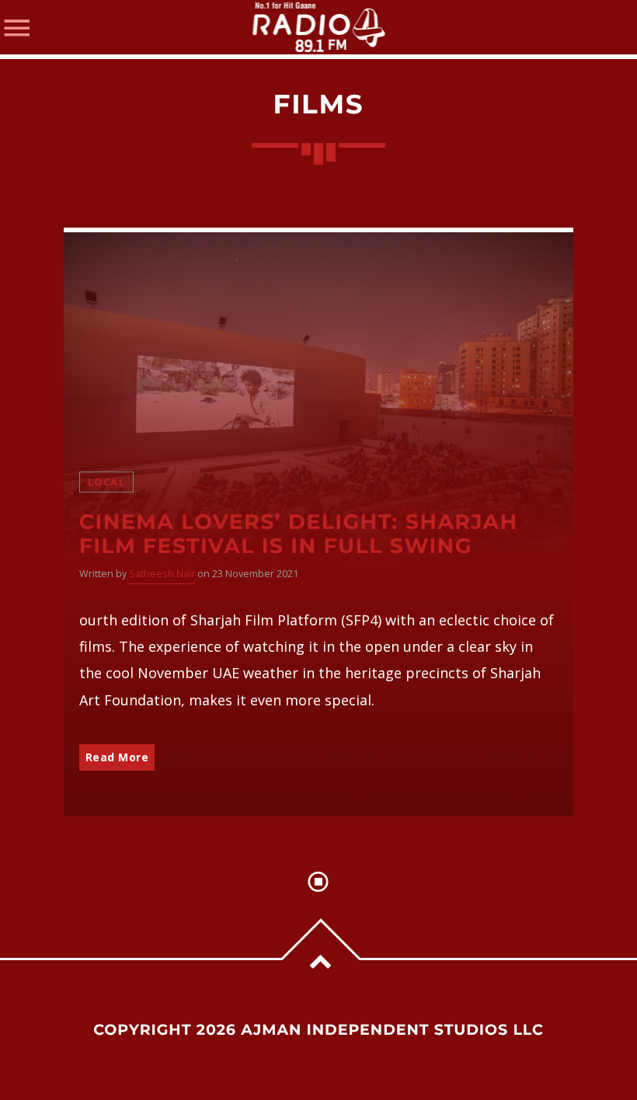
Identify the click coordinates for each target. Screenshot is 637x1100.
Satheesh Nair (162, 573)
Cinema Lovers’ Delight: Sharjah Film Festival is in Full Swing (298, 534)
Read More (117, 757)
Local (106, 482)
